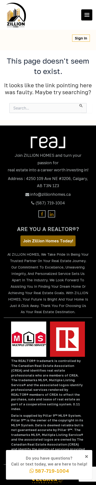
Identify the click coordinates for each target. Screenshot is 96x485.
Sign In (81, 38)
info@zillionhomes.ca (50, 194)
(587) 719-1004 (50, 202)
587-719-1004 (51, 471)
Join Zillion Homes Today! (48, 240)
